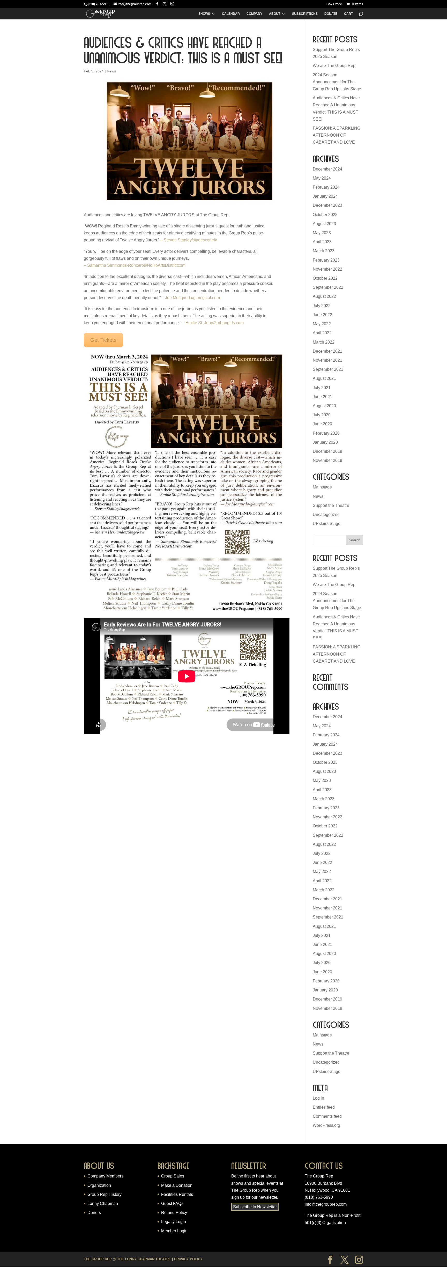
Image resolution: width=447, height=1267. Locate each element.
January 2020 (325, 442)
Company (254, 14)
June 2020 (322, 424)
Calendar (231, 14)
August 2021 (324, 378)
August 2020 (324, 406)
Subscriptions (305, 14)
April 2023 (322, 242)
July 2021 (322, 388)
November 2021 (327, 360)
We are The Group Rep (334, 65)
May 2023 (322, 233)
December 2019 (327, 451)
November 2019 (327, 460)
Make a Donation (176, 1185)
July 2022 (322, 305)
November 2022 (327, 269)
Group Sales (172, 1176)
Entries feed (324, 1107)
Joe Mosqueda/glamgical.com (192, 297)
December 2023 (327, 205)
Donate (330, 14)
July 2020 (322, 415)
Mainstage (322, 487)
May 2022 (322, 324)
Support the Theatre (331, 505)
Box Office (334, 4)
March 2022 (323, 342)
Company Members (105, 1176)
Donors (94, 1212)
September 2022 (328, 287)
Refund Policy (174, 1212)
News (111, 71)
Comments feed (327, 1116)
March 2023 (323, 251)
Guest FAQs (172, 1203)
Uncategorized (326, 514)
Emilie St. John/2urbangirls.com (214, 323)
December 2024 (327, 169)
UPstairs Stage (326, 523)
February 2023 (326, 260)
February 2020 (326, 433)
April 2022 (322, 333)
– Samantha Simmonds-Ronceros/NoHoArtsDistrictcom (134, 265)
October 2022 (325, 278)
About (274, 14)
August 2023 (324, 223)
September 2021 (328, 369)
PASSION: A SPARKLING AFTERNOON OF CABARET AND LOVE (336, 135)
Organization (99, 1185)
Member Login (174, 1231)
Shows (204, 14)
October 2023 (325, 214)
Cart (348, 14)
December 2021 (327, 351)
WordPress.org (326, 1125)
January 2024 (325, 196)
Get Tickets (103, 340)
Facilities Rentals (177, 1194)
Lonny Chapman (102, 1203)
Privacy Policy (188, 1259)
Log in (318, 1098)
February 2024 (326, 187)
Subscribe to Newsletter (255, 1207)
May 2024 (322, 178)
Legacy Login (173, 1221)
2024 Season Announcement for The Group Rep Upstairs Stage (337, 82)
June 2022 (322, 315)
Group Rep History (104, 1194)
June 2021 (322, 397)
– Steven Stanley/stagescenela (188, 240)
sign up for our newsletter (254, 1197)
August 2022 (324, 296)
